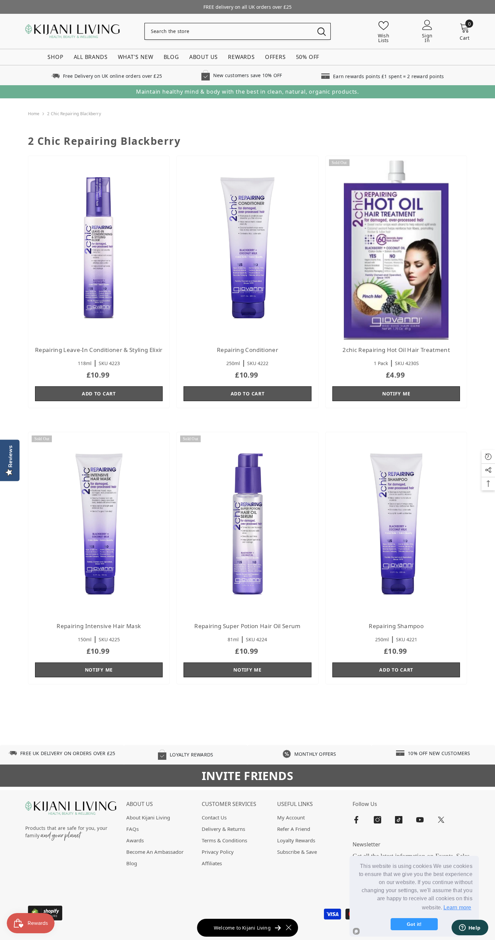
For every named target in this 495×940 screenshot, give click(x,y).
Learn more (457, 907)
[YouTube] (420, 820)
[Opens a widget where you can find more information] (469, 928)
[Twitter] (441, 820)
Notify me (396, 393)
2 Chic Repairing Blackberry (74, 114)
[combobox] (229, 31)
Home (34, 114)
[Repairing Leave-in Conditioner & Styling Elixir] (99, 248)
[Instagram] (377, 820)
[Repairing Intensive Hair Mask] (99, 524)
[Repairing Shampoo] (396, 524)
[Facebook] (356, 820)
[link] (106, 75)
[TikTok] (399, 820)
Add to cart (99, 393)
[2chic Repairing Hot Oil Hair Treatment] (396, 248)
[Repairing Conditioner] (247, 248)
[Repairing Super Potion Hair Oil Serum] (247, 524)
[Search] (237, 31)
